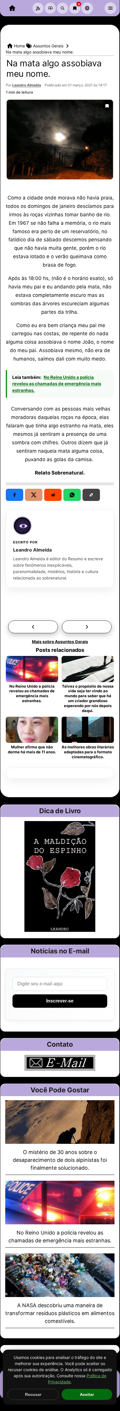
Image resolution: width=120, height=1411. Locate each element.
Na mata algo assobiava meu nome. (53, 68)
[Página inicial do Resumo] (12, 8)
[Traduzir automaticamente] (87, 8)
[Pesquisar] (62, 8)
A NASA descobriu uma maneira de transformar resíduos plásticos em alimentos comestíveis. (59, 1313)
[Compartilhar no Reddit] (53, 495)
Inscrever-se (60, 1000)
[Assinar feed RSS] (38, 8)
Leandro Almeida (26, 85)
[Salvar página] (107, 105)
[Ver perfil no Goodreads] (50, 8)
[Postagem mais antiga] (33, 626)
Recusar (33, 1394)
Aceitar (87, 1394)
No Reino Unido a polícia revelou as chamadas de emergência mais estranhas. (56, 383)
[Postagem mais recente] (87, 626)
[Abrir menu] (110, 8)
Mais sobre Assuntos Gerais (60, 641)
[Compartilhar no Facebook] (14, 495)
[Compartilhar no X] (33, 495)
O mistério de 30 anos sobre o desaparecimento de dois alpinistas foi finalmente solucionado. (60, 1160)
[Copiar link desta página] (91, 495)
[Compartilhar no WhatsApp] (72, 495)
